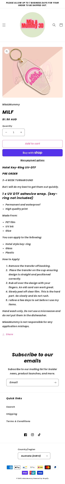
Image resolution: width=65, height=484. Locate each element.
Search (10, 406)
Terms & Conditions (18, 421)
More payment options (32, 160)
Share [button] (9, 334)
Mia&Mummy (27, 478)
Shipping (11, 414)
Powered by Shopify (41, 478)
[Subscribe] (55, 382)
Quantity (7, 126)
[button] (3, 25)
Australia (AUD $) (31, 455)
